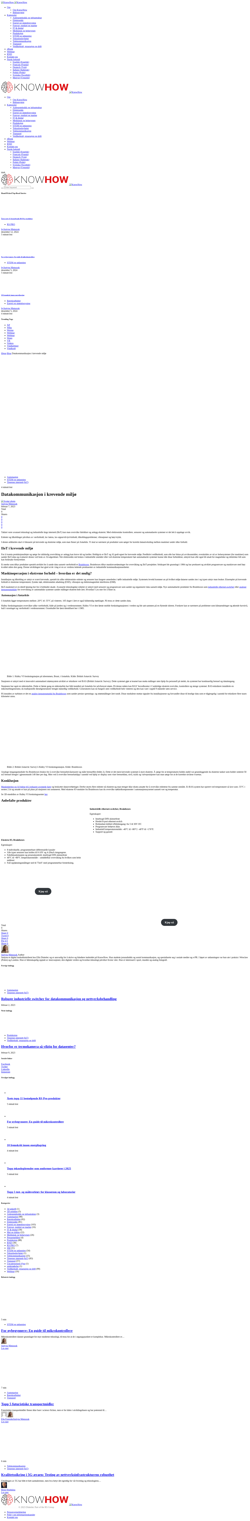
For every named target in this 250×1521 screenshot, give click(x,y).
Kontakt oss (12, 57)
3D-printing (12, 1211)
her (46, 794)
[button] (3, 172)
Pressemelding (13, 1237)
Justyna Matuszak (9, 504)
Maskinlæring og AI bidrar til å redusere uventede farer (26, 787)
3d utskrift (11, 1209)
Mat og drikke (13, 1232)
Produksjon (18, 33)
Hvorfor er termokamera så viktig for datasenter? (38, 1046)
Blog (9, 353)
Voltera (10, 343)
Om (8, 7)
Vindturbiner (13, 346)
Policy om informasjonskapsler (21, 1514)
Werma (10, 330)
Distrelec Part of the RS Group (23, 1507)
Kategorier (12, 15)
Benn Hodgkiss (8, 1490)
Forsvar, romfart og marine (25, 25)
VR (8, 340)
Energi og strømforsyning (24, 23)
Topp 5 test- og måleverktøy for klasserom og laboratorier (41, 1191)
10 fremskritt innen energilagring (12, 295)
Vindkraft (11, 348)
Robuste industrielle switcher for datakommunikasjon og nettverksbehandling (59, 999)
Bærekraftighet (14, 301)
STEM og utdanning (22, 36)
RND (9, 54)
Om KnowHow (20, 10)
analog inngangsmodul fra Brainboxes (49, 693)
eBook (10, 49)
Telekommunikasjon (22, 41)
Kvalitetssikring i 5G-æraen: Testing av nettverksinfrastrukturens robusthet (57, 1475)
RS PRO (11, 224)
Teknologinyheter (21, 38)
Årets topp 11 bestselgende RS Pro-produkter (17, 219)
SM (8, 1248)
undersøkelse (13, 1266)
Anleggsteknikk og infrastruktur (27, 18)
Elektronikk (18, 20)
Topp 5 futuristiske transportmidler (27, 1404)
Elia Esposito (7, 1419)
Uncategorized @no (16, 1263)
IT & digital (18, 28)
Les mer (5, 1348)
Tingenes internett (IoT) (18, 482)
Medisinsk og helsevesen (24, 31)
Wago (9, 338)
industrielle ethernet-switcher (221, 587)
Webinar (11, 51)
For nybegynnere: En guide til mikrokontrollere (18, 257)
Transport (17, 44)
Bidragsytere (18, 12)
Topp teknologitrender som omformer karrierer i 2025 (39, 1168)
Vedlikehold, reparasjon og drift (27, 46)
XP (8, 325)
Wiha (9, 327)
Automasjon (12, 477)
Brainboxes (84, 564)
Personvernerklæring (16, 1512)
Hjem (3, 353)
